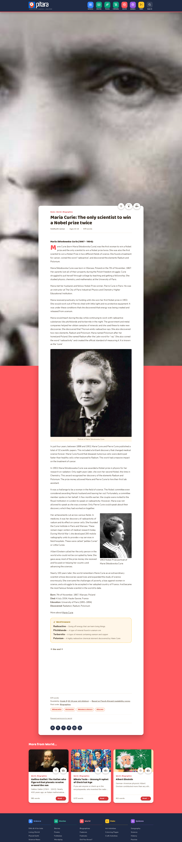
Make (112, 821)
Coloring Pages (111, 832)
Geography (135, 828)
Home (52, 212)
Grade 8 (63, 701)
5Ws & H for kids (36, 828)
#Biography (56, 709)
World (58, 212)
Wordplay (58, 839)
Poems (57, 832)
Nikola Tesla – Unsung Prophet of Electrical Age (91, 780)
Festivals (83, 836)
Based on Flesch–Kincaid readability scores (111, 701)
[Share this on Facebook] (52, 728)
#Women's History (85, 709)
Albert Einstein (124, 779)
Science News (34, 839)
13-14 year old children (78, 701)
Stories (62, 821)
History (134, 836)
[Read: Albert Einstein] (133, 760)
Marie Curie (67, 612)
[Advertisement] (91, 671)
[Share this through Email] (80, 728)
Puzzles (134, 839)
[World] (121, 206)
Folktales (58, 836)
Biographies (68, 212)
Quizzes (140, 821)
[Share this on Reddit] (69, 728)
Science (37, 821)
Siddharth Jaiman (57, 229)
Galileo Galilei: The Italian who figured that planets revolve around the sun (48, 782)
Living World (34, 832)
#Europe (100, 709)
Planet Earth (34, 836)
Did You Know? (86, 839)
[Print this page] (74, 728)
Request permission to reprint (61, 718)
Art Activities (110, 828)
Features (83, 832)
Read (61, 798)
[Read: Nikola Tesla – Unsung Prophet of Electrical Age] (91, 760)
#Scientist (69, 709)
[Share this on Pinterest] (63, 728)
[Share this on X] (58, 728)
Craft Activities (111, 836)
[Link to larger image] (91, 392)
